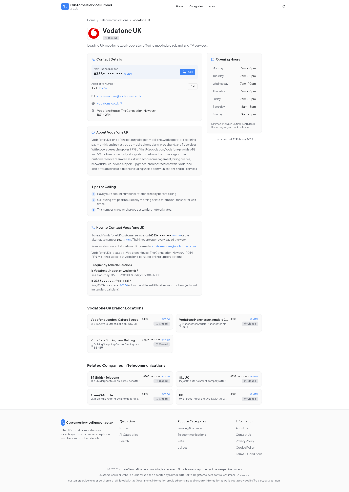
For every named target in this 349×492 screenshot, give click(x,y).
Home (179, 6)
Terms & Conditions (249, 454)
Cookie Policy (245, 447)
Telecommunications (114, 20)
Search (124, 441)
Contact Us (243, 434)
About (213, 6)
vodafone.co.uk (108, 103)
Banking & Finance (190, 428)
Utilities (182, 447)
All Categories (129, 434)
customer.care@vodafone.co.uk (119, 96)
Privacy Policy (245, 441)
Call (190, 71)
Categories (196, 6)
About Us (242, 428)
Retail (181, 441)
